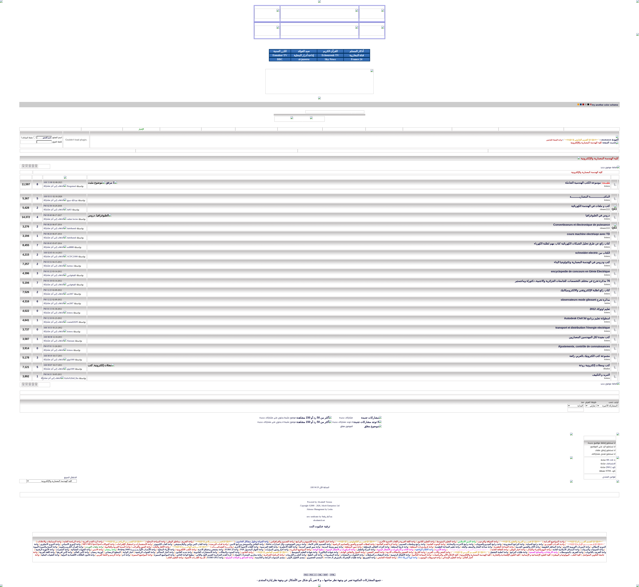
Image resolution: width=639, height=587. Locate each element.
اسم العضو (57, 137)
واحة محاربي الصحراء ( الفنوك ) (247, 555)
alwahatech (606, 140)
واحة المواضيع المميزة (164, 555)
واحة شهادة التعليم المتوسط (304, 552)
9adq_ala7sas (327, 516)
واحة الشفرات (62, 549)
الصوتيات (475, 129)
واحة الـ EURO (231, 549)
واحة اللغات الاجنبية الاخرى (246, 547)
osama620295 (72, 322)
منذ (582, 402)
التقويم (77, 151)
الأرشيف (46, 495)
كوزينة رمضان (97, 552)
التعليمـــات (217, 151)
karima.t (70, 266)
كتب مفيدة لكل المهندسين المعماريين (589, 337)
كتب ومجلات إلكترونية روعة (594, 365)
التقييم (91, 177)
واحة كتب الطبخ (315, 555)
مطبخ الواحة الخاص (185, 555)
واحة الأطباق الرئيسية (400, 555)
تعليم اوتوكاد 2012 (600, 309)
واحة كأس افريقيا (64, 552)
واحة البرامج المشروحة (513, 544)
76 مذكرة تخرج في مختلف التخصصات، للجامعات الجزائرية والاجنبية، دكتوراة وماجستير (562, 281)
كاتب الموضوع (593, 177)
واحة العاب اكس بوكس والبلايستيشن (190, 544)
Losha (330, 509)
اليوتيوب (344, 129)
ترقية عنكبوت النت (319, 526)
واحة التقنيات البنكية (50, 555)
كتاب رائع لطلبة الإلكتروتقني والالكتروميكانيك (585, 290)
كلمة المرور (57, 142)
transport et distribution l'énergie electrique (582, 327)
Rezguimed (71, 186)
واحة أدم (126, 555)
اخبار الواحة (128, 552)
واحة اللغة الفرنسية (269, 547)
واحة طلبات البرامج (518, 552)
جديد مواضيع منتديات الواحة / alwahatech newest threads (334, 112)
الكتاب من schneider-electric (592, 252)
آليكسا (23, 495)
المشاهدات (26, 177)
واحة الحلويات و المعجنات (352, 555)
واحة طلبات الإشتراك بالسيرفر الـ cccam (343, 557)
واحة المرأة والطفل (366, 549)
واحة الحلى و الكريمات (296, 555)
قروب (218, 129)
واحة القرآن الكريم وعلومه (71, 547)
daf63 (69, 210)
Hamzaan (70, 341)
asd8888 (70, 247)
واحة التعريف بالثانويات (595, 552)
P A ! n (102, 129)
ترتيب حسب (613, 402)
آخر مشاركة (72, 177)
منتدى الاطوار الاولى (296, 557)
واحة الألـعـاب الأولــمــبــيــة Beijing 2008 (137, 549)
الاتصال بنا (70, 495)
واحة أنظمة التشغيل (499, 552)
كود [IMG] (610, 467)
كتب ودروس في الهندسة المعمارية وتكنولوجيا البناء (582, 262)
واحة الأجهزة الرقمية (45, 549)
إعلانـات (256, 129)
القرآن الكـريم (531, 129)
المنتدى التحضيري (315, 557)
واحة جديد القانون (184, 552)
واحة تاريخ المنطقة (399, 547)
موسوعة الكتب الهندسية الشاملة (583, 182)
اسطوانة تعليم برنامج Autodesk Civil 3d (587, 318)
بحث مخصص (393, 151)
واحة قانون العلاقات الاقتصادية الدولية (78, 555)
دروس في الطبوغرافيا (598, 215)
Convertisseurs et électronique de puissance (581, 224)
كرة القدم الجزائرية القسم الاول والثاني (213, 555)
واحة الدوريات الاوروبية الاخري (576, 547)
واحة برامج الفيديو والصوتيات (488, 544)
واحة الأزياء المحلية (166, 549)
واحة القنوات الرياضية (145, 552)
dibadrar (606, 368)
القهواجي (71, 275)
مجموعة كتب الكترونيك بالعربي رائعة (589, 356)
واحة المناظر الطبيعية (551, 547)
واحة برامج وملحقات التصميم (412, 544)
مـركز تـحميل (50, 129)
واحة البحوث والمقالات (229, 552)
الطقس (181, 129)
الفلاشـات (427, 129)
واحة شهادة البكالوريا (328, 552)
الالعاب (384, 129)
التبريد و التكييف (601, 374)
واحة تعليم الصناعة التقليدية (447, 547)
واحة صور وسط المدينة (332, 547)
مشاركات (37, 177)
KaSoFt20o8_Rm (71, 378)
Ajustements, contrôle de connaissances (584, 346)
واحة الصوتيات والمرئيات (592, 549)
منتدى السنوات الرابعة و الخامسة (270, 557)
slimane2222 (605, 209)
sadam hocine (72, 219)
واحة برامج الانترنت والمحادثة (460, 544)
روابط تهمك (591, 129)
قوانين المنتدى (608, 477)
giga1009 (70, 360)
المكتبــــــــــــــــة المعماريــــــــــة (590, 196)
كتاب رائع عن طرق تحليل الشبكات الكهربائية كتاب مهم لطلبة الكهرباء (572, 243)
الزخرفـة (300, 129)
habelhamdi (71, 228)
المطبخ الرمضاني (113, 552)
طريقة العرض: (590, 402)
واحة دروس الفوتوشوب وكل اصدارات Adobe (286, 544)
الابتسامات (610, 463)
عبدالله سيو (72, 200)
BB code (609, 460)
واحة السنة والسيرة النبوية (45, 547)
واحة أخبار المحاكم (165, 552)
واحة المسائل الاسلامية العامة (566, 549)
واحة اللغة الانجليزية (288, 547)
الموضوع (606, 177)
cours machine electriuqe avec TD (588, 234)
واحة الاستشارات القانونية (205, 552)
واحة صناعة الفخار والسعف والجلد (477, 547)
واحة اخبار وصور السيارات (276, 549)
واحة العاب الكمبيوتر (163, 544)
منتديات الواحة (58, 495)
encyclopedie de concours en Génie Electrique (580, 271)
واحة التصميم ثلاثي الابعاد (319, 544)
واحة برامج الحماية (534, 544)
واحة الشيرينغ (369, 557)
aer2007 (70, 294)
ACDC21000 (72, 256)
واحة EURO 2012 (215, 557)
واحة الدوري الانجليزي (50, 544)
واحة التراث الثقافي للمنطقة (376, 547)
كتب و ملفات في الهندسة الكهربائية (590, 206)
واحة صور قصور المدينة (309, 547)
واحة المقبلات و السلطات (377, 555)
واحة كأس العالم (81, 552)
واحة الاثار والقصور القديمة (528, 547)
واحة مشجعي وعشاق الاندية (210, 549)
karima (607, 303)
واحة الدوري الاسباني (71, 544)
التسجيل (553, 151)
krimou (607, 186)
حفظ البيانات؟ (27, 138)
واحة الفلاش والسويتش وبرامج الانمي (247, 544)
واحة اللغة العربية (47, 552)
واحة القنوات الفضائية (81, 549)
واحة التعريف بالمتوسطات (571, 552)
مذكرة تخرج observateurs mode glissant (585, 299)
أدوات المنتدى (26, 172)
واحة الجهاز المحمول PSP (251, 549)
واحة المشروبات (331, 555)
